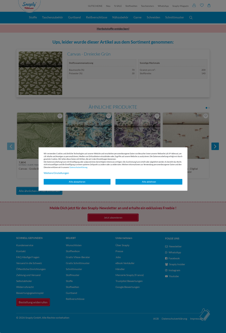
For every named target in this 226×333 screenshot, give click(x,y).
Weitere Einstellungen (56, 172)
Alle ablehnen (149, 181)
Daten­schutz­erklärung (78, 167)
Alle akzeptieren (77, 181)
